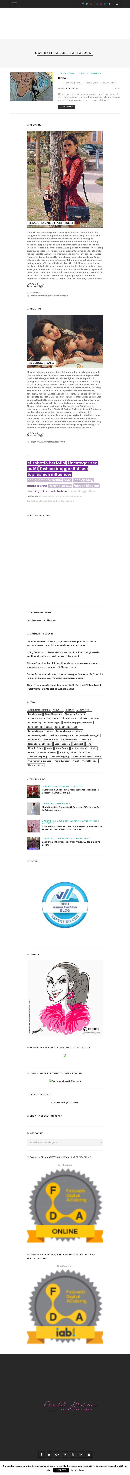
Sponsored (85, 752)
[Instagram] (96, 3)
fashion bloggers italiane (69, 731)
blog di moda (34, 714)
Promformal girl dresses (65, 1102)
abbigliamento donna (44, 480)
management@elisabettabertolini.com (49, 296)
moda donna (37, 486)
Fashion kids (62, 786)
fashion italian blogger (87, 735)
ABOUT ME (49, 821)
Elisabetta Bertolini (73, 83)
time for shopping (65, 501)
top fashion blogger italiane (41, 501)
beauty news (84, 710)
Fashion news (82, 838)
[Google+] (91, 3)
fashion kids (34, 740)
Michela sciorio (35, 748)
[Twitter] (87, 3)
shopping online (37, 491)
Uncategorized (83, 463)
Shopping (96, 73)
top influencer (61, 761)
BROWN (63, 78)
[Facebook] (83, 3)
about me (58, 710)
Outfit (83, 73)
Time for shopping (37, 757)
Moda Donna (67, 73)
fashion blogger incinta (40, 727)
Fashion (48, 803)
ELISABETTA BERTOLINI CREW (43, 718)
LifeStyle (78, 786)
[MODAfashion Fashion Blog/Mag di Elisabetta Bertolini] (65, 1402)
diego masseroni (53, 714)
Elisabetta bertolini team (75, 718)
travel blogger (89, 761)
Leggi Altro (67, 107)
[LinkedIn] (105, 3)
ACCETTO (61, 1470)
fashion (62, 491)
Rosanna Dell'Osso (46, 752)
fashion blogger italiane (64, 468)
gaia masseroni (50, 496)
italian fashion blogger (39, 744)
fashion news (51, 740)
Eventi (47, 786)
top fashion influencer (49, 474)
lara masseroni (62, 744)
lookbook (78, 744)
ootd (68, 480)
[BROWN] (31, 86)
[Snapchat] (109, 3)
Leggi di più (77, 1470)
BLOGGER (63, 821)
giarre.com (85, 740)
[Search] (116, 4)
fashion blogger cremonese (78, 723)
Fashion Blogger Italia (82, 491)
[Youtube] (101, 3)
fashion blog (83, 480)
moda (52, 491)
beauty (70, 710)
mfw (89, 744)
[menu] (14, 4)
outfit (32, 468)
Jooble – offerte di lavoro (41, 620)
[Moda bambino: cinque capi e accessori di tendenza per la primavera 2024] (33, 808)
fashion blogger (86, 486)
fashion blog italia (60, 485)
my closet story (34, 496)
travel (75, 761)
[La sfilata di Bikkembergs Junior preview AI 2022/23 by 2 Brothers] (33, 843)
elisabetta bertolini (46, 463)
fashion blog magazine (70, 496)
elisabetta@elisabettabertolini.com (48, 442)
